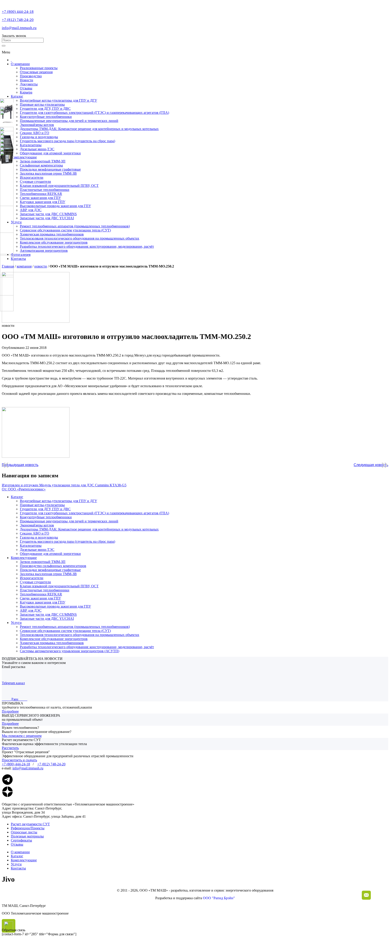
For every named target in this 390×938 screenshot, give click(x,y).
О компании (20, 64)
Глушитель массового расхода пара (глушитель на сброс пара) (67, 541)
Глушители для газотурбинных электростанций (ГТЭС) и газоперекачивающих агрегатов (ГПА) (94, 513)
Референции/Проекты (27, 828)
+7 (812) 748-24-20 (18, 20)
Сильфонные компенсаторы (41, 165)
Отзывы (26, 88)
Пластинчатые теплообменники (44, 190)
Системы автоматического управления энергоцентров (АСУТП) (69, 651)
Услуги (16, 222)
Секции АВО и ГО (34, 533)
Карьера (26, 92)
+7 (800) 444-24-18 (18, 11)
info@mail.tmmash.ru (19, 28)
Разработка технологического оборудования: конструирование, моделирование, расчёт (87, 246)
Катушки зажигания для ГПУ (42, 202)
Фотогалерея (20, 254)
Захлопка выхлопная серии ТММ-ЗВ (48, 173)
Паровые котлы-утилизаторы (42, 505)
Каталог (17, 96)
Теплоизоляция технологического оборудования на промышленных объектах (79, 238)
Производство (31, 76)
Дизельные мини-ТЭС (37, 549)
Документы (29, 84)
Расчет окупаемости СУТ (30, 824)
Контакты (18, 259)
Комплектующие (24, 157)
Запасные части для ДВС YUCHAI (47, 218)
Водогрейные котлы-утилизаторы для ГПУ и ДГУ (58, 501)
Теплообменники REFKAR (41, 194)
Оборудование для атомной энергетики (50, 554)
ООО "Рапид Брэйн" (219, 898)
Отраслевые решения (36, 72)
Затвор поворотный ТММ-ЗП (42, 161)
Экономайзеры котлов (37, 525)
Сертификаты (21, 840)
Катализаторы (31, 545)
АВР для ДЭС (31, 210)
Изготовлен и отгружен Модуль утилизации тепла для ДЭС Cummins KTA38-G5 (64, 485)
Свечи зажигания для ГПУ (40, 198)
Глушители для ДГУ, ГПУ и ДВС (45, 509)
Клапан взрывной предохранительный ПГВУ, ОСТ (59, 186)
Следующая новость (371, 465)
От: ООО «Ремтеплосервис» (24, 489)
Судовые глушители (35, 181)
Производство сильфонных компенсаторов (53, 566)
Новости (26, 80)
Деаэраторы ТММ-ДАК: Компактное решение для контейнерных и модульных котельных (89, 529)
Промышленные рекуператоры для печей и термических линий (69, 521)
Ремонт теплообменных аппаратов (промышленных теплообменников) (75, 226)
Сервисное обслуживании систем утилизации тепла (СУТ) (65, 230)
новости (40, 266)
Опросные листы (24, 832)
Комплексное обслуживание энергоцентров (54, 242)
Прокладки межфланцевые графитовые (50, 169)
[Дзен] (7, 796)
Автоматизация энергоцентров (44, 250)
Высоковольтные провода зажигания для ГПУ (55, 206)
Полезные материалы (27, 836)
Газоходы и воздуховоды (39, 537)
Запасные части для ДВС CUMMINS (48, 214)
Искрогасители (31, 177)
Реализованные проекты (39, 68)
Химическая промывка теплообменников (52, 234)
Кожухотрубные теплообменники (46, 517)
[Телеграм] (7, 784)
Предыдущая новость (20, 465)
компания (24, 266)
